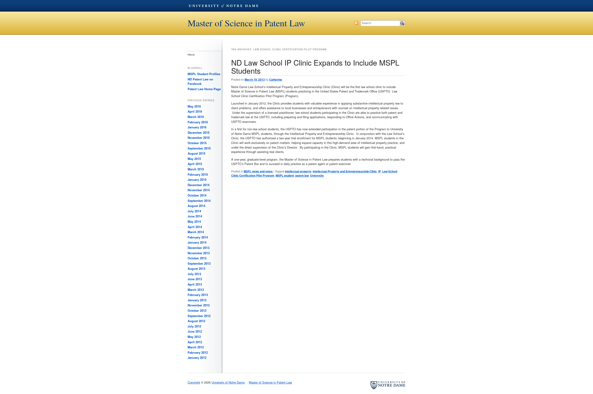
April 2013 (195, 284)
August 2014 (196, 205)
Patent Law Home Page (204, 89)
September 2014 (199, 200)
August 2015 (196, 153)
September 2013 (199, 263)
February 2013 (198, 294)
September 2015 (199, 148)
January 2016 (197, 127)
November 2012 (199, 305)
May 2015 (194, 158)
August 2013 (196, 268)
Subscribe (356, 23)
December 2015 (198, 132)
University (317, 175)
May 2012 (194, 336)
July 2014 (194, 211)
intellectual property (298, 171)
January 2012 (197, 357)
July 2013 (194, 274)
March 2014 (196, 232)
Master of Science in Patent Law (246, 23)
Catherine (275, 79)
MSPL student (285, 175)
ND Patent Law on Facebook (200, 81)
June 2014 (195, 216)
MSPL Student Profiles (204, 74)
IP (379, 171)
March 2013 (196, 289)
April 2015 (195, 164)
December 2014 (198, 185)
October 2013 (197, 258)
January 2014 (197, 242)
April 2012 (195, 342)
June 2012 (195, 331)
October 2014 (197, 195)
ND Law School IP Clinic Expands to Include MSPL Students (315, 66)
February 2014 (198, 237)
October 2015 (197, 143)
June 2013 (195, 279)
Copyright (194, 382)
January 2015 (197, 179)
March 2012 (196, 347)
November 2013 (199, 253)
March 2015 (196, 169)
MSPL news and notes (258, 171)
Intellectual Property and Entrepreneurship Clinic (345, 171)
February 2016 (198, 122)
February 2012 (198, 352)
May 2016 (194, 106)
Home (191, 54)
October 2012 (197, 310)
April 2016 (195, 111)
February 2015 (198, 174)
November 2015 (199, 137)
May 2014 (194, 221)
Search (402, 23)
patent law (302, 175)
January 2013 (197, 300)
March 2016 (196, 116)
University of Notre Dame (223, 6)
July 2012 (194, 326)
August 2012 (196, 321)
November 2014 (199, 190)
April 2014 (195, 227)
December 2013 (198, 247)
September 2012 (199, 316)
